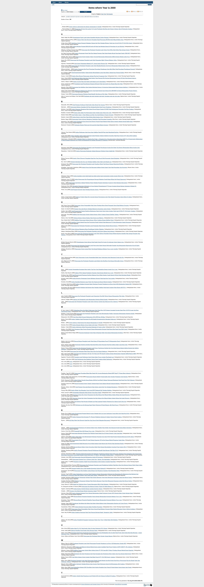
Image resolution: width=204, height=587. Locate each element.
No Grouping (110, 14)
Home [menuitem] (54, 2)
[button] (85, 12)
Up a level (64, 10)
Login (53, 4)
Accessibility (124, 584)
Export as (63, 11)
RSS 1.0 (134, 11)
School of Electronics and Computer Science (90, 584)
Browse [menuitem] (66, 2)
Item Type (103, 14)
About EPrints (118, 584)
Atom (129, 11)
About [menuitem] (60, 2)
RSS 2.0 (141, 11)
